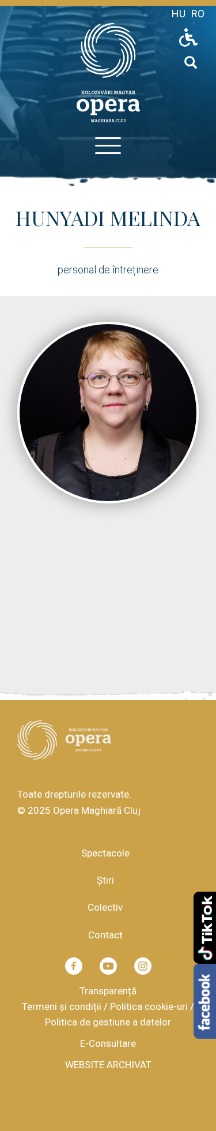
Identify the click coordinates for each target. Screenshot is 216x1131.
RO (197, 13)
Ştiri (105, 880)
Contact (105, 935)
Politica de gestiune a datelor (108, 1022)
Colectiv (105, 907)
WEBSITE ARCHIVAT (108, 1064)
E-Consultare (108, 1043)
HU (178, 13)
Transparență (108, 991)
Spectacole (105, 853)
